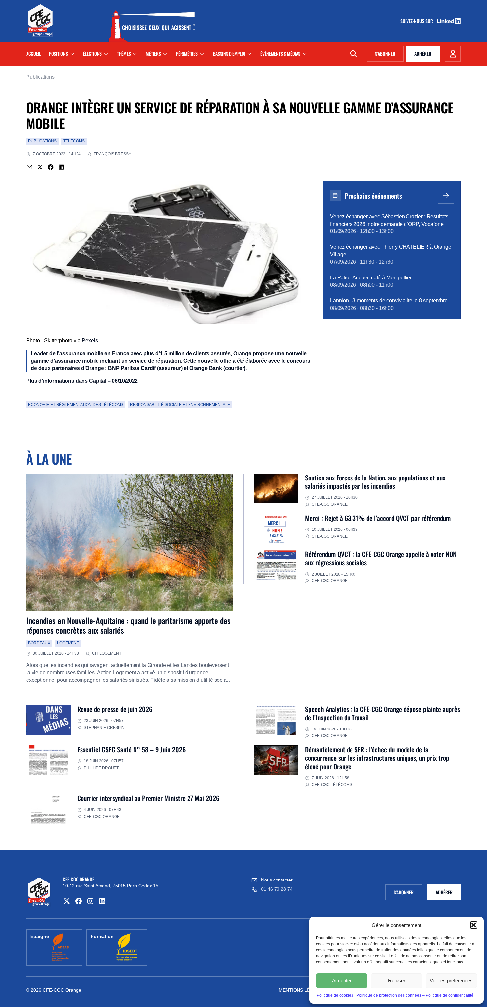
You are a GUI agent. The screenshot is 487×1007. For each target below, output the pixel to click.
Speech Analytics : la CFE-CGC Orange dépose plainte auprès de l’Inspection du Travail (382, 713)
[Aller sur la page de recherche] (353, 54)
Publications (40, 77)
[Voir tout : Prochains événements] (446, 196)
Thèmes (124, 53)
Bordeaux (39, 643)
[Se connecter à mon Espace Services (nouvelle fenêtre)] (453, 54)
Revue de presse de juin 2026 (114, 709)
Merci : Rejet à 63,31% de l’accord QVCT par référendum (378, 518)
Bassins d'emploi (229, 53)
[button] (473, 925)
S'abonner (389, 54)
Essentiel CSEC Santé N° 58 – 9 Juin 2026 (131, 749)
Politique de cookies (335, 995)
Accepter (342, 980)
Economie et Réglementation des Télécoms (75, 404)
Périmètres (186, 53)
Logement (68, 643)
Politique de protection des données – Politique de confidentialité (414, 995)
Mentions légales (302, 990)
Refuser (396, 980)
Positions (58, 53)
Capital (97, 381)
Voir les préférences (451, 980)
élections (92, 53)
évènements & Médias (280, 53)
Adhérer (422, 53)
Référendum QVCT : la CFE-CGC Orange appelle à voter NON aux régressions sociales (381, 558)
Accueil (33, 53)
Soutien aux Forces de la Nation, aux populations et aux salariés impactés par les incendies (375, 482)
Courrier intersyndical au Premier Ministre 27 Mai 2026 (148, 798)
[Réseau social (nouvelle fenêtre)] (67, 901)
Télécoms (74, 141)
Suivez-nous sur (418, 21)
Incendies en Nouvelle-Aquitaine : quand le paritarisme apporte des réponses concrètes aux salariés (128, 625)
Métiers (153, 53)
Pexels (90, 340)
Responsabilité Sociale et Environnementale (180, 404)
